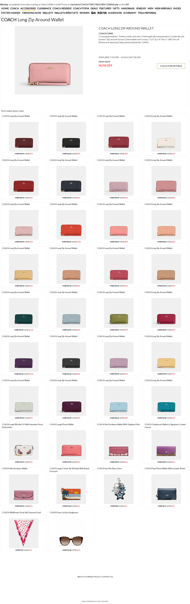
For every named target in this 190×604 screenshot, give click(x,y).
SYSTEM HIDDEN (10, 12)
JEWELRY (141, 8)
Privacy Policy (94, 577)
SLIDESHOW (115, 12)
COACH (14, 8)
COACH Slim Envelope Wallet (14, 468)
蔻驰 (93, 12)
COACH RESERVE (62, 8)
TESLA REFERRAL (147, 12)
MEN (150, 8)
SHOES (177, 8)
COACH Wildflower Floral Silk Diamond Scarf (21, 512)
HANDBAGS (127, 8)
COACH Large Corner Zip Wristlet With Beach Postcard (69, 469)
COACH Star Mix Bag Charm (109, 468)
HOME (5, 8)
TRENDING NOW (31, 12)
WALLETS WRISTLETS (66, 12)
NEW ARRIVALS (163, 8)
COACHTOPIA (81, 8)
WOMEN (85, 12)
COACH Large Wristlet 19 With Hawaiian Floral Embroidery (22, 425)
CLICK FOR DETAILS (171, 65)
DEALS (94, 8)
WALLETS (48, 12)
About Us (81, 577)
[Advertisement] (49, 100)
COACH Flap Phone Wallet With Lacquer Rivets (165, 468)
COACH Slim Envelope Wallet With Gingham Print (118, 424)
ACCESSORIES (28, 8)
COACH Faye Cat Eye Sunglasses (64, 512)
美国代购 (102, 12)
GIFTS (116, 8)
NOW (24, 154)
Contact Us (107, 577)
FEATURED (105, 8)
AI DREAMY (129, 12)
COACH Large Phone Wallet (62, 424)
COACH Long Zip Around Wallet (16, 116)
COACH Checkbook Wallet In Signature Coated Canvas (165, 425)
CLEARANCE (44, 8)
